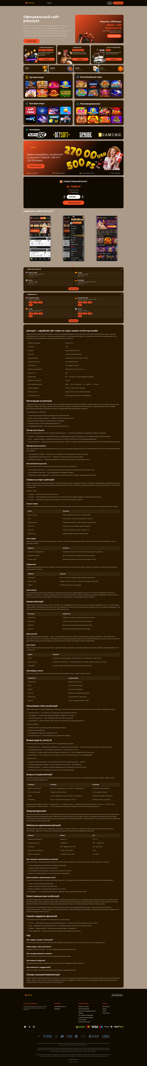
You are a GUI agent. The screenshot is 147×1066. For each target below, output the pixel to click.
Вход (109, 3)
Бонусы (105, 1008)
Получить (46, 59)
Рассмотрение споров (84, 1021)
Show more (74, 288)
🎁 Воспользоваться (73, 203)
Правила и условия (83, 1006)
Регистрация (118, 3)
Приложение (106, 1006)
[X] (29, 1026)
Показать (73, 320)
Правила (80, 1013)
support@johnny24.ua (60, 1006)
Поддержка (57, 1008)
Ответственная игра (83, 1008)
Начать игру (31, 41)
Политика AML (82, 1019)
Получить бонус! (36, 166)
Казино (104, 1011)
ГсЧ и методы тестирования (85, 1015)
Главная (49, 3)
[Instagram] (33, 1026)
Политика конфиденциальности (87, 1011)
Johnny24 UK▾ (118, 995)
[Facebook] (25, 1026)
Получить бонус (114, 36)
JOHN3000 (73, 197)
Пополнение (106, 1013)
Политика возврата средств (85, 1017)
